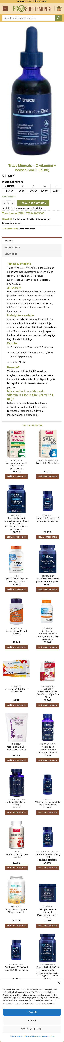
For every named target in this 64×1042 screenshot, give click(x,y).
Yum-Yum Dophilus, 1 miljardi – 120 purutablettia (16, 466)
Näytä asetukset (32, 1029)
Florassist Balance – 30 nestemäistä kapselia (47, 519)
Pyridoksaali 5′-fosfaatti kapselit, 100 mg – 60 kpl (16, 968)
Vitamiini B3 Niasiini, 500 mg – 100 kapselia (47, 803)
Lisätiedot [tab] (11, 254)
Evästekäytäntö (16, 1036)
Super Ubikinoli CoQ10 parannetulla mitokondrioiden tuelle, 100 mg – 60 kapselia (47, 971)
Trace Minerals (26, 228)
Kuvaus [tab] (9, 240)
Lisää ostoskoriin (33, 203)
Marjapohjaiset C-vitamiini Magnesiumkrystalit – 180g (47, 913)
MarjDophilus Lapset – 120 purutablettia (16, 911)
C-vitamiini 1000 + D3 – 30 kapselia (16, 690)
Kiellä (32, 1020)
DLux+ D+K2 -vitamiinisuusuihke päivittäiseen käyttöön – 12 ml (47, 693)
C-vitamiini (19, 218)
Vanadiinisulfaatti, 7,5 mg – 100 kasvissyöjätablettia (47, 857)
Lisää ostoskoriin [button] (16, 476)
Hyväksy (32, 1011)
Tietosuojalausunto (32, 1036)
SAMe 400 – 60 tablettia (47, 463)
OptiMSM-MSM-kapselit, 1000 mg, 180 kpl (16, 580)
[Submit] (58, 18)
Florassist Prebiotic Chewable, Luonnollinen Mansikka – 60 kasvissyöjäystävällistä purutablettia (16, 523)
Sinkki (30, 218)
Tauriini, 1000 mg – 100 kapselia (16, 856)
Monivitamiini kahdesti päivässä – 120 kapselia (47, 580)
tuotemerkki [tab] (12, 247)
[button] (59, 983)
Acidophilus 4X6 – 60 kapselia (16, 632)
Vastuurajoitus (48, 1036)
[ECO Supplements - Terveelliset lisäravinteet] (32, 8)
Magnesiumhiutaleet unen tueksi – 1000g (16, 748)
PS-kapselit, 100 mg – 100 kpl (16, 803)
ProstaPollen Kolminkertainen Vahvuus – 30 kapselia (47, 750)
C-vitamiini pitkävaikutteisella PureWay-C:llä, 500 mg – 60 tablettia (47, 635)
